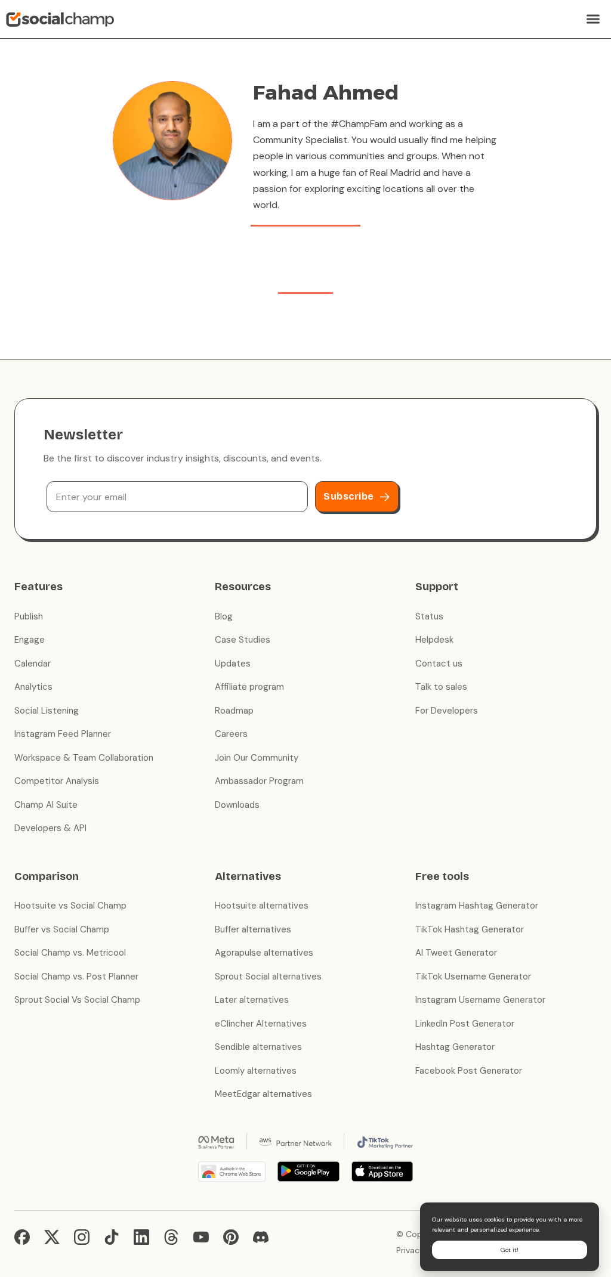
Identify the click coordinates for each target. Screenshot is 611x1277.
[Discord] (261, 1237)
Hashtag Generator (455, 1047)
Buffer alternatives (253, 929)
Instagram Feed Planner (62, 734)
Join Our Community (256, 758)
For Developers (446, 711)
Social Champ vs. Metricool (70, 953)
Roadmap (234, 711)
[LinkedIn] (141, 1237)
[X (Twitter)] (52, 1237)
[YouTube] (201, 1237)
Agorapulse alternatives (264, 953)
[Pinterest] (231, 1237)
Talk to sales (441, 687)
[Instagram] (82, 1237)
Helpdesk (434, 640)
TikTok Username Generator (473, 976)
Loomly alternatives (256, 1071)
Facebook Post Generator (468, 1071)
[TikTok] (111, 1237)
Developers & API (50, 828)
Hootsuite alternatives (261, 906)
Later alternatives (252, 1000)
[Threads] (171, 1237)
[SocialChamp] (60, 19)
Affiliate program (249, 687)
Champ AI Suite (46, 805)
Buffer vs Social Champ (61, 929)
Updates (233, 664)
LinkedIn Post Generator (464, 1024)
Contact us (438, 664)
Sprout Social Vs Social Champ (77, 1000)
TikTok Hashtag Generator (469, 929)
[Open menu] (593, 19)
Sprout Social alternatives (268, 976)
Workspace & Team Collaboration (83, 758)
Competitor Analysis (56, 781)
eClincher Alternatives (261, 1024)
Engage (29, 640)
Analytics (33, 687)
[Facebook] (22, 1237)
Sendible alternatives (258, 1047)
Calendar (32, 664)
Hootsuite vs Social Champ (70, 906)
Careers (231, 734)
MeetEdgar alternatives (263, 1094)
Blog (224, 616)
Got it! (510, 1250)
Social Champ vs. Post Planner (76, 976)
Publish (28, 616)
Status (429, 616)
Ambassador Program (259, 781)
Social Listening (46, 711)
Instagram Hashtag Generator (476, 906)
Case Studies (242, 640)
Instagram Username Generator (480, 1000)
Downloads (237, 805)
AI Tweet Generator (456, 953)
